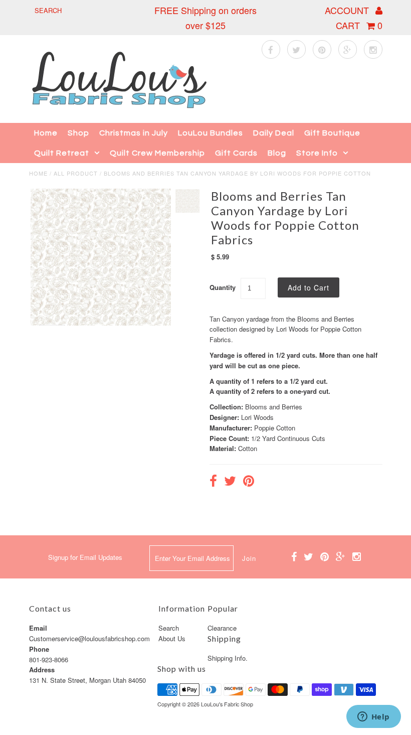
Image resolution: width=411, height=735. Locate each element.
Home (46, 133)
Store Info (317, 153)
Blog (277, 153)
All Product (76, 173)
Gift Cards (236, 153)
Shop (78, 133)
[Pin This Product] (248, 482)
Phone (39, 649)
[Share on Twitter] (230, 482)
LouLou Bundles (210, 133)
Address (42, 669)
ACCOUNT (348, 10)
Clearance (222, 628)
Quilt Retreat (61, 153)
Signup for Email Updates (85, 557)
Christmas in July (133, 133)
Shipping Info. (228, 658)
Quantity (223, 287)
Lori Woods (257, 417)
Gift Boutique (332, 133)
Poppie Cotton (274, 427)
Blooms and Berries (273, 406)
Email (38, 628)
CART (359, 25)
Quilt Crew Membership (157, 153)
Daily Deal (273, 133)
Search (168, 628)
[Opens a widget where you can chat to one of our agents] (373, 717)
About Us (171, 638)
